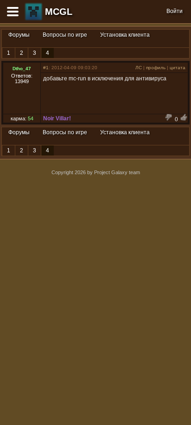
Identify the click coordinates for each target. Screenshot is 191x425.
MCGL (58, 12)
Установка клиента (125, 35)
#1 (46, 67)
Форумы (19, 35)
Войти (174, 11)
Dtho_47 (22, 68)
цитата (177, 67)
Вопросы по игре (65, 35)
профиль (156, 67)
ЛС (138, 67)
